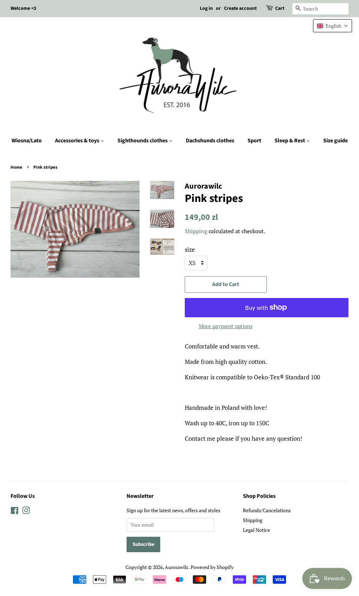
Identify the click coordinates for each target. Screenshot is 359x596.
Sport (254, 140)
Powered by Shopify (212, 567)
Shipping (196, 231)
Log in (206, 8)
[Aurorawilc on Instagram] (26, 511)
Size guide (335, 140)
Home (16, 167)
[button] (332, 26)
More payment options (226, 326)
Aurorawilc (177, 567)
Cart (279, 8)
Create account (240, 8)
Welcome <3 (23, 8)
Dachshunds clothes (210, 140)
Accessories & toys (77, 140)
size (190, 249)
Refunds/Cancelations (267, 510)
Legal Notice (256, 530)
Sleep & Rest (290, 140)
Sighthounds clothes (143, 140)
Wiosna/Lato (27, 140)
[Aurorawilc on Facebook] (15, 511)
